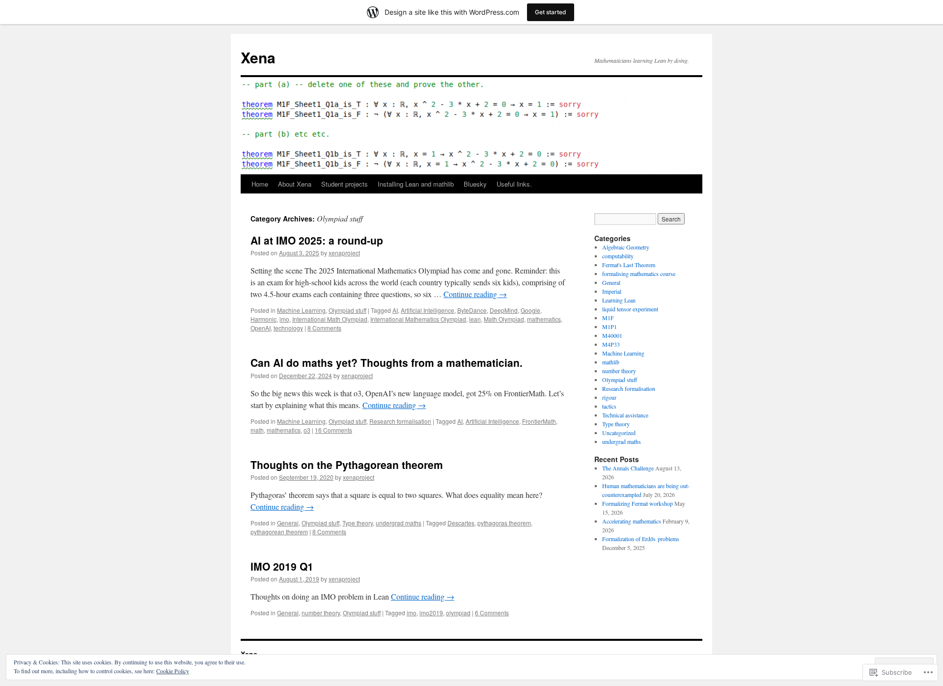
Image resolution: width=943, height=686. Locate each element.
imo (284, 319)
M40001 (612, 335)
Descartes (460, 523)
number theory (321, 612)
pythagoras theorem (504, 523)
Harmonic (263, 319)
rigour (609, 397)
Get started (550, 12)
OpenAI (260, 328)
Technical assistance (625, 415)
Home (259, 184)
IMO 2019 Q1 (281, 566)
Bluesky (475, 184)
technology (288, 328)
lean (475, 319)
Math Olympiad (504, 319)
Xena (258, 57)
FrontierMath (539, 421)
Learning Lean (619, 300)
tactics (609, 406)
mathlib (610, 362)
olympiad (458, 612)
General (288, 523)
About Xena (294, 184)
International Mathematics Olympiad (418, 319)
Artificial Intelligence (427, 310)
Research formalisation (400, 421)
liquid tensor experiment (630, 309)
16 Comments (333, 430)
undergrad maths (398, 523)
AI (395, 310)
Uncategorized (619, 433)
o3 (307, 430)
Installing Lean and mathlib (416, 184)
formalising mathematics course (638, 273)
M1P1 (609, 326)
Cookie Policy (172, 671)
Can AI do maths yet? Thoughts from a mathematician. (386, 362)
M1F (608, 318)
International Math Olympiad (329, 319)
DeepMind (504, 310)
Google (530, 310)
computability (618, 256)
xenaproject (344, 252)
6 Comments (492, 612)
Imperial (611, 291)
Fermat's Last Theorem (628, 265)
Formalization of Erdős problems (640, 539)
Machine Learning (301, 310)
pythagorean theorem (279, 531)
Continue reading (475, 294)
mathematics (544, 319)
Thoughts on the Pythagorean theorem (346, 464)
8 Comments (324, 328)
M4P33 (611, 344)
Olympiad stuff (347, 310)
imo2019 (431, 612)
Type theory (357, 523)
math (257, 430)
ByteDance (472, 310)
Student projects (344, 184)
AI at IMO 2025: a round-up (316, 240)
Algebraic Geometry (625, 247)
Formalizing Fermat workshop (637, 503)
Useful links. (514, 184)
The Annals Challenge (628, 468)
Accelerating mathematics (631, 521)
